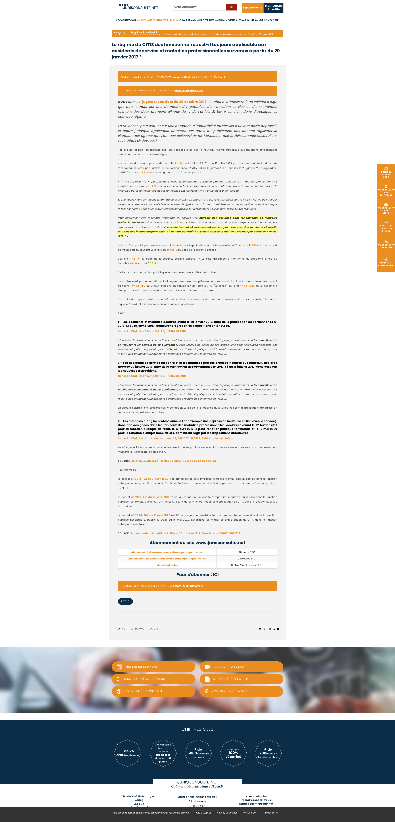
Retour (125, 601)
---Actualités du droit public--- (158, 20)
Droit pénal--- (189, 20)
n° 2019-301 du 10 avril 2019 (150, 497)
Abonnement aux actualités (237, 20)
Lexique (138, 803)
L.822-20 (146, 172)
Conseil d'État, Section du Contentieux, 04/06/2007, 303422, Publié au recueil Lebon (175, 438)
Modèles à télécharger (138, 796)
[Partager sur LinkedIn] (274, 629)
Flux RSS (120, 628)
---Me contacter (267, 20)
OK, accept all (204, 812)
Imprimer (153, 628)
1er (171, 340)
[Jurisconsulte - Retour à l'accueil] (138, 5)
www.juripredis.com (189, 90)
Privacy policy (271, 812)
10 (163, 168)
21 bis (179, 163)
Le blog (138, 800)
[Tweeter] (260, 629)
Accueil (118, 32)
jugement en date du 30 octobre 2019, (175, 101)
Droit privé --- (209, 20)
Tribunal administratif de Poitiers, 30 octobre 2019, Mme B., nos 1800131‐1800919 (185, 533)
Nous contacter (256, 796)
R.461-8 (172, 250)
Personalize (249, 812)
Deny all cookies (228, 812)
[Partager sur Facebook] (256, 629)
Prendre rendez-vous (256, 800)
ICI (216, 575)
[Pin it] (270, 629)
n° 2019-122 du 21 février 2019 (151, 479)
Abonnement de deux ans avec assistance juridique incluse (167, 558)
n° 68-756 (138, 286)
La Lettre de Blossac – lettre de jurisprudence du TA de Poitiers (174, 461)
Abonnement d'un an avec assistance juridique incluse (167, 552)
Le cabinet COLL (126, 20)
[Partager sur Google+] (265, 629)
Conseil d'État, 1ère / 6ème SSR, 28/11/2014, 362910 (152, 331)
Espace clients (252, 7)
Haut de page (136, 628)
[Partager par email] (278, 629)
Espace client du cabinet (256, 803)
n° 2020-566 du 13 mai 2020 (150, 515)
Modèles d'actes (167, 565)
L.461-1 (154, 186)
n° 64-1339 (247, 286)
